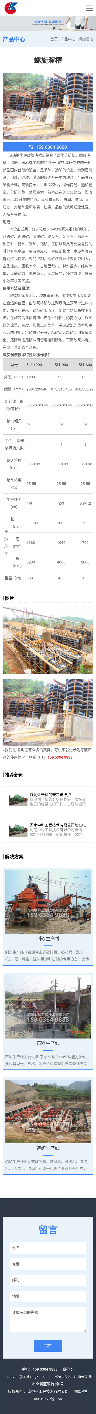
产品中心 (68, 39)
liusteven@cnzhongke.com (26, 1376)
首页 (54, 39)
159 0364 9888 (60, 757)
